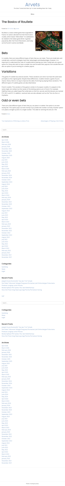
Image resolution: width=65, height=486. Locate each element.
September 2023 (7, 208)
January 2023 (6, 226)
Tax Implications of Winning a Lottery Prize (15, 121)
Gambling (5, 267)
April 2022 (5, 246)
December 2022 (7, 228)
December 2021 (7, 255)
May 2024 (5, 191)
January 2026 (6, 147)
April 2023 (5, 219)
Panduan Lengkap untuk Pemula (12, 285)
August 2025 (6, 158)
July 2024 (4, 186)
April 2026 (5, 140)
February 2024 (6, 197)
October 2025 (6, 153)
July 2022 (4, 239)
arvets (17, 28)
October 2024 (6, 180)
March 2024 (5, 195)
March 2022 (5, 248)
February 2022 (6, 250)
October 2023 (6, 206)
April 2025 (5, 166)
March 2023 (5, 222)
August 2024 (6, 184)
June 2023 (5, 215)
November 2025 (7, 151)
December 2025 (7, 149)
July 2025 (4, 160)
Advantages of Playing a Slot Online (52, 121)
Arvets (32, 4)
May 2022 (5, 244)
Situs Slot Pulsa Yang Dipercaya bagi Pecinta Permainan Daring (22, 290)
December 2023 (7, 202)
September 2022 (7, 235)
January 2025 (6, 173)
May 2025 (5, 164)
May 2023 (5, 217)
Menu (32, 14)
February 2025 (6, 171)
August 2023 (6, 211)
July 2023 (4, 213)
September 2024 (7, 182)
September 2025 (7, 155)
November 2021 (7, 257)
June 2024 (5, 189)
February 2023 (6, 224)
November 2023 (7, 204)
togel (3, 271)
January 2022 (6, 253)
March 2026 (5, 142)
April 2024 (5, 193)
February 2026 (6, 144)
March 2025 (5, 169)
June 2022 (5, 242)
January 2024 (6, 200)
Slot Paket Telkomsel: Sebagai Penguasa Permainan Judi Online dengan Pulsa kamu (28, 283)
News (8, 114)
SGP (3, 296)
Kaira (37, 483)
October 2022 (6, 233)
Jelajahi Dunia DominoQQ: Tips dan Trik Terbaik (17, 281)
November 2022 (7, 231)
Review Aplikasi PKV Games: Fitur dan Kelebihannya (18, 288)
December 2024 (7, 175)
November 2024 (7, 177)
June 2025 (5, 162)
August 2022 (6, 237)
